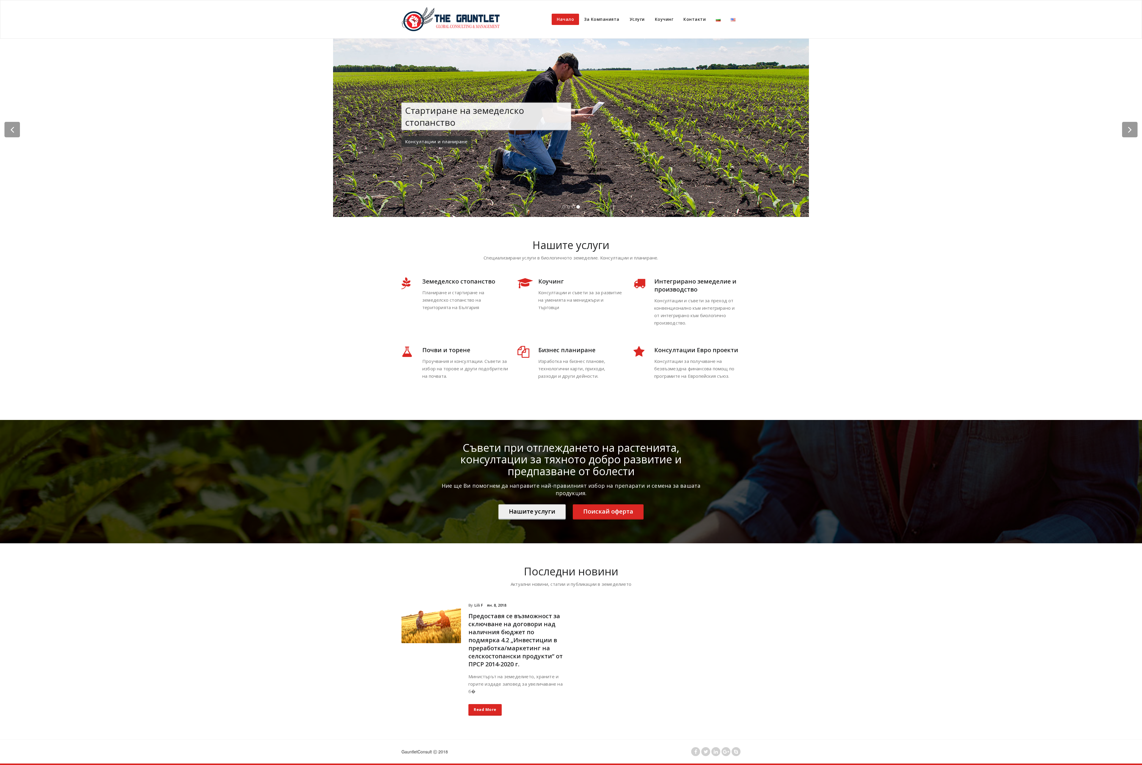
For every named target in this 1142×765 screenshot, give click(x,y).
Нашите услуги (532, 511)
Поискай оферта (608, 511)
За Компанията (601, 19)
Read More (485, 709)
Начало (565, 19)
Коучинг (664, 19)
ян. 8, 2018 (496, 605)
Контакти (694, 19)
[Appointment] (452, 19)
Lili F (478, 605)
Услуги (637, 19)
